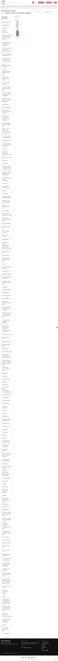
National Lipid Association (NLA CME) (5, 369)
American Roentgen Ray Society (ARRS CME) (6, 88)
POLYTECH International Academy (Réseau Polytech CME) (6, 473)
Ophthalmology (5, 416)
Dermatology (5, 193)
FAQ (25, 6)
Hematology (4, 287)
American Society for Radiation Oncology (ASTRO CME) (6, 94)
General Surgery (5, 255)
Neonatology (5, 373)
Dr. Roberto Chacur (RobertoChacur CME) (6, 214)
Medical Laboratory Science (6, 345)
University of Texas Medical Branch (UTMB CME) (6, 621)
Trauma (4, 596)
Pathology (4, 435)
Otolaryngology (5, 426)
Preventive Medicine (6, 478)
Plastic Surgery (5, 463)
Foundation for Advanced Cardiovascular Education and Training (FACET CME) (6, 245)
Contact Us (48, 6)
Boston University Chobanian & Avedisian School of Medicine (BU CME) (6, 131)
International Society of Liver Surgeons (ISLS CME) (6, 308)
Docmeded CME (5, 210)
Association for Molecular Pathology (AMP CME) (6, 111)
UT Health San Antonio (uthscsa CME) (5, 629)
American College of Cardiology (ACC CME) (6, 54)
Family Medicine (5, 239)
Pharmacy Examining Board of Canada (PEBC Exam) (6, 455)
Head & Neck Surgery (6, 274)
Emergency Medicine (6, 223)
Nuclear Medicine (6, 397)
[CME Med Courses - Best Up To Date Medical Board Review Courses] (4, 2)
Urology (4, 625)
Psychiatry (4, 484)
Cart (7, 7)
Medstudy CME (5, 348)
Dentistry (4, 190)
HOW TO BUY (20, 6)
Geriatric (4, 264)
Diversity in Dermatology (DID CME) (6, 206)
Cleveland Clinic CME (6, 157)
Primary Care (5, 481)
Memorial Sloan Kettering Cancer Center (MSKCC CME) (6, 356)
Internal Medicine (6, 298)
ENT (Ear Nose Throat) (5, 236)
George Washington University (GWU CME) (6, 260)
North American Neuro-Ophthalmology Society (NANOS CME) (6, 390)
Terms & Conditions (45, 642)
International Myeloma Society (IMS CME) (6, 303)
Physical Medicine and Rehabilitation (6, 460)
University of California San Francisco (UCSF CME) (6, 615)
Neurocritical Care (6, 379)
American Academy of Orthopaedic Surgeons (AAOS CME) (6, 50)
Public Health (5, 486)
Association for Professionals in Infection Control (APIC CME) (5, 118)
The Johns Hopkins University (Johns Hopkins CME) (6, 564)
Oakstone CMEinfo (6, 400)
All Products (4, 28)
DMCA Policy (44, 644)
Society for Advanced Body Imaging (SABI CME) (6, 514)
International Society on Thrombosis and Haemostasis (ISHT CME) (6, 315)
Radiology (4, 495)
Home (2, 13)
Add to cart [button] (17, 33)
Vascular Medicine (6, 633)
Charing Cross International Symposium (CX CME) (6, 153)
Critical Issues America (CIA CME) (6, 187)
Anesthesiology (5, 104)
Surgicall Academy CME (6, 546)
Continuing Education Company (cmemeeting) (6, 179)
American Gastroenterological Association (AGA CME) (6, 72)
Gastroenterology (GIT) (6, 251)
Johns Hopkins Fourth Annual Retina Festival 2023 (17, 24)
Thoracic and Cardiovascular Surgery (5, 592)
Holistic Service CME (6, 289)
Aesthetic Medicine (6, 25)
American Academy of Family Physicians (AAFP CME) (6, 44)
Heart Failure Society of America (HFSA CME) (6, 283)
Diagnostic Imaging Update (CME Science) (6, 197)
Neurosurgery (5, 384)
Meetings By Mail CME (6, 351)
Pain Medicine (5, 429)
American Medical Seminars (6, 83)
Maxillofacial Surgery (6, 334)
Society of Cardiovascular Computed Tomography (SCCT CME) (6, 525)
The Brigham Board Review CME (6, 555)
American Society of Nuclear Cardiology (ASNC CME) (6, 100)
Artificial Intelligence (6, 107)
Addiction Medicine (6, 22)
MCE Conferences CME (6, 338)
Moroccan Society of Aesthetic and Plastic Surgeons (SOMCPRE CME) (6, 362)
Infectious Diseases (6, 295)
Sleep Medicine (5, 509)
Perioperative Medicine (5, 450)
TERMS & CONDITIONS (31, 6)
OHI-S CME (4, 410)
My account (53, 6)
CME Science (5, 160)
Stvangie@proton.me (28, 647)
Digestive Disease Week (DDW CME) (6, 201)
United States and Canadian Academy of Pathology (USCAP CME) (6, 608)
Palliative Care (5, 432)
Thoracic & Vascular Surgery (6, 586)
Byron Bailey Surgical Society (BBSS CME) (6, 136)
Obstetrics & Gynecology (5, 407)
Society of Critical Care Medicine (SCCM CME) (6, 533)
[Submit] (33, 3)
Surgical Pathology (6, 543)
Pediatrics (4, 438)
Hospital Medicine (6, 292)
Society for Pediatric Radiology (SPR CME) (6, 519)
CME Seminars (5, 163)
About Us (43, 6)
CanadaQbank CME (6, 140)
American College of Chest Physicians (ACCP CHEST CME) (6, 60)
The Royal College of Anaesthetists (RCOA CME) (6, 574)
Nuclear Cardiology (6, 394)
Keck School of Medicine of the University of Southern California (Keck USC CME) (6, 328)
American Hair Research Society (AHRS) (5, 78)
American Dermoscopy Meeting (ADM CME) (6, 65)
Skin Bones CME (5, 507)
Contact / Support (45, 650)
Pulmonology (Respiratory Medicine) (5, 491)
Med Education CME (6, 341)
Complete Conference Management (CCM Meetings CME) (6, 173)
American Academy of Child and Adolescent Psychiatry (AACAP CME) (6, 37)
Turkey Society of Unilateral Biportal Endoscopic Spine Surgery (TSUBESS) (6, 601)
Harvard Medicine (6, 271)
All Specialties (13, 6)
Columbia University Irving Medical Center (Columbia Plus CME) (6, 168)
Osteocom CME (5, 423)
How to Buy (44, 647)
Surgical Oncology (6, 540)
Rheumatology (5, 504)
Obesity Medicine (6, 403)
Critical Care (4, 183)
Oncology (4, 413)
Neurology (4, 382)
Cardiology (4, 149)
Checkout (3, 7)
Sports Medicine (5, 537)
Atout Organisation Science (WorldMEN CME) (6, 124)
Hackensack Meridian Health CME (6, 267)
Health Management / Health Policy (6, 277)
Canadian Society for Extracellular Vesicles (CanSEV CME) (6, 145)
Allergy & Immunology (5, 31)
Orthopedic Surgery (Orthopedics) (6, 420)
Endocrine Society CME (6, 227)
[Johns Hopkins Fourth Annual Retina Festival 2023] (17, 16)
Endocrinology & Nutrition (5, 231)
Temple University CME (6, 550)
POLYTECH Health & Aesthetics (6, 467)
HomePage (3, 6)
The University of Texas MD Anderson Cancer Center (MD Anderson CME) (6, 581)
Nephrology (4, 376)
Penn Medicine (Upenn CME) (5, 445)
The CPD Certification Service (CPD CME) (6, 559)
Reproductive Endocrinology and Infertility (6, 500)
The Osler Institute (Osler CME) (6, 569)
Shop (8, 6)
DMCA (38, 6)
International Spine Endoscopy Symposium (6, 321)
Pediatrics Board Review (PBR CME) (6, 441)
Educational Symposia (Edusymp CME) (6, 219)
